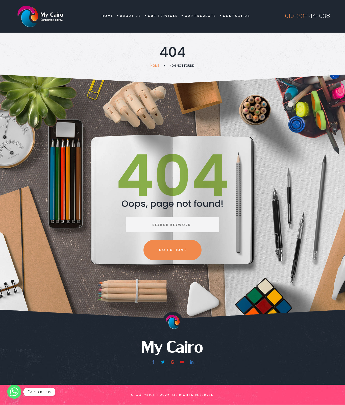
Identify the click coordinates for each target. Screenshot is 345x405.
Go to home (173, 250)
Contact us (236, 16)
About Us (130, 16)
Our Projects (200, 16)
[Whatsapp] (14, 392)
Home (107, 16)
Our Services (163, 16)
